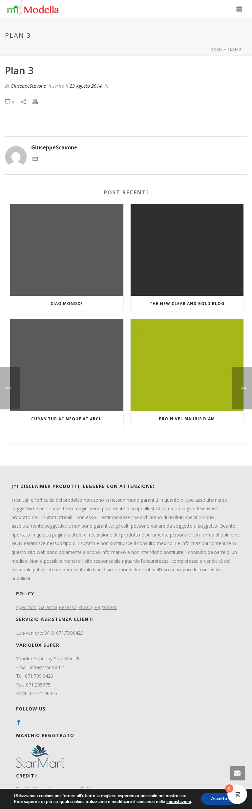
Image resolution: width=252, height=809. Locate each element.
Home (216, 49)
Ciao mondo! (67, 303)
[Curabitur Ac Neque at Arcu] (66, 365)
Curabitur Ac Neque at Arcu (66, 419)
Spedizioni (26, 607)
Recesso (68, 607)
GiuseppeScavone (28, 86)
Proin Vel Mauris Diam (187, 419)
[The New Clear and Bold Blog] (187, 250)
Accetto (219, 799)
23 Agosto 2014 (86, 86)
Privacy (85, 607)
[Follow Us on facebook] (18, 723)
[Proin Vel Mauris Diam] (187, 365)
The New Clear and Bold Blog (187, 303)
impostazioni (178, 802)
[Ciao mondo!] (66, 250)
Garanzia (48, 607)
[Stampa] (38, 101)
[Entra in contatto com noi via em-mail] (35, 159)
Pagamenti (105, 607)
